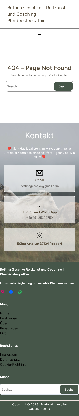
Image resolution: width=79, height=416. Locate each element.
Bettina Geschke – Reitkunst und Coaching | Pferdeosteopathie (36, 14)
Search (63, 86)
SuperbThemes (39, 408)
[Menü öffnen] (39, 35)
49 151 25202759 (40, 217)
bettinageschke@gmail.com (39, 186)
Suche (69, 389)
